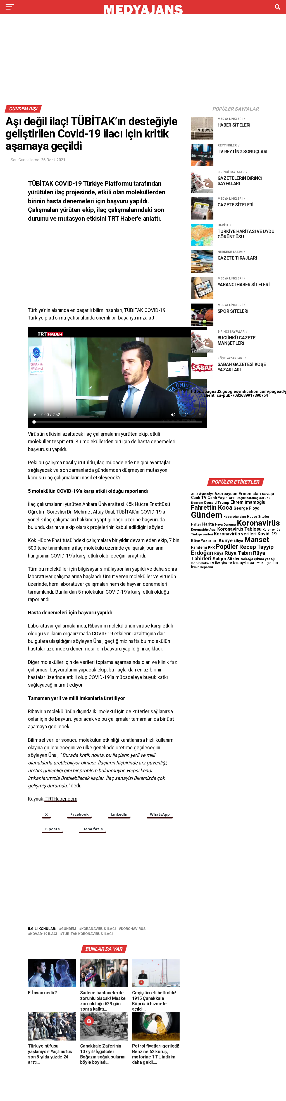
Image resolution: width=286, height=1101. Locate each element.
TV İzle (233, 563)
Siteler (233, 559)
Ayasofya (206, 494)
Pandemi (199, 547)
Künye (226, 540)
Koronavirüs (133, 929)
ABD (194, 494)
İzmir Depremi (202, 567)
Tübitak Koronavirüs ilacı (87, 934)
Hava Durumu (225, 524)
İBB (275, 563)
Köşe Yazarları (204, 540)
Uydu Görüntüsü (252, 563)
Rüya (218, 553)
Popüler (227, 546)
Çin (268, 563)
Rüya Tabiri (238, 553)
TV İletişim (218, 563)
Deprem (197, 503)
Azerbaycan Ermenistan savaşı (244, 493)
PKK (211, 548)
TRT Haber (122, 218)
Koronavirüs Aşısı (203, 529)
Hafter (196, 524)
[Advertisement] (143, 61)
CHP (232, 498)
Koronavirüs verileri (235, 533)
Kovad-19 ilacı (43, 934)
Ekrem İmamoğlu (247, 502)
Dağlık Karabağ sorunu (253, 498)
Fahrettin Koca (211, 507)
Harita (208, 524)
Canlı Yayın (218, 497)
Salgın (219, 558)
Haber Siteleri (259, 516)
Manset (256, 539)
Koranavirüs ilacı (98, 929)
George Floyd (246, 508)
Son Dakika (200, 563)
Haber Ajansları (234, 517)
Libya (238, 541)
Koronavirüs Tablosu (239, 529)
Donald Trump (216, 502)
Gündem (68, 929)
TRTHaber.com (60, 799)
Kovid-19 (267, 533)
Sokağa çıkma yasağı (258, 559)
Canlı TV (198, 497)
